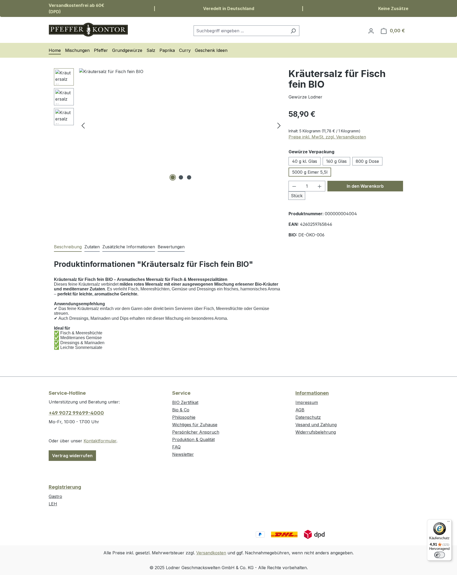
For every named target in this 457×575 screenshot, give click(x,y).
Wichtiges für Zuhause (194, 424)
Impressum (306, 402)
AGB (299, 409)
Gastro (55, 496)
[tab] (68, 247)
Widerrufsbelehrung (315, 432)
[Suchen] (293, 30)
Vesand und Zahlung (316, 424)
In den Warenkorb (365, 186)
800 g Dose (367, 161)
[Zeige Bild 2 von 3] (181, 177)
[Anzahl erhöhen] (319, 186)
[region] (169, 125)
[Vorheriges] (83, 125)
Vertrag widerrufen (72, 455)
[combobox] (240, 30)
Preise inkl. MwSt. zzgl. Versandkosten (327, 137)
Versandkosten (211, 552)
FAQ (176, 447)
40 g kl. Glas (304, 161)
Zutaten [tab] (92, 246)
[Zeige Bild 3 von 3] (189, 177)
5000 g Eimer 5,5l (309, 172)
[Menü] (448, 522)
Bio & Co (180, 409)
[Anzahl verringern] (294, 186)
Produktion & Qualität (193, 439)
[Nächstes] (279, 125)
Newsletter (183, 454)
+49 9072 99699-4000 (76, 413)
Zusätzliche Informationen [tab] (128, 246)
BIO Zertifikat (185, 402)
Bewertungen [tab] (171, 246)
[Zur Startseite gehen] (88, 30)
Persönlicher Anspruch (195, 432)
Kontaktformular (100, 440)
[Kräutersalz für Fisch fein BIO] (181, 125)
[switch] (439, 555)
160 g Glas (336, 161)
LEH (53, 503)
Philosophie (183, 417)
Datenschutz (308, 417)
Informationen (312, 393)
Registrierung (65, 487)
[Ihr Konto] (371, 30)
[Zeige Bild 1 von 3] (173, 177)
